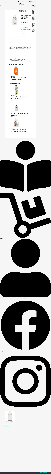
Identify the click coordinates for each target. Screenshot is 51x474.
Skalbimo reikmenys (21, 11)
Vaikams (34, 1)
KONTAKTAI (26, 298)
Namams (29, 1)
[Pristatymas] (25, 237)
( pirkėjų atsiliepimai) (24, 22)
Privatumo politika (2, 297)
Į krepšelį (7, 426)
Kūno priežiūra (31, 1)
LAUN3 (33, 17)
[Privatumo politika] (25, 296)
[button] (29, 1)
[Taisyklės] (25, 191)
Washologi (33, 30)
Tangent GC (33, 29)
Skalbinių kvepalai (21, 10)
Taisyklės (1, 192)
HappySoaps (34, 16)
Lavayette (33, 18)
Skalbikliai (26, 15)
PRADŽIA (24, 298)
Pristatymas (1, 238)
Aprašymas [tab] (12, 38)
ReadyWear (33, 25)
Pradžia (22, 14)
